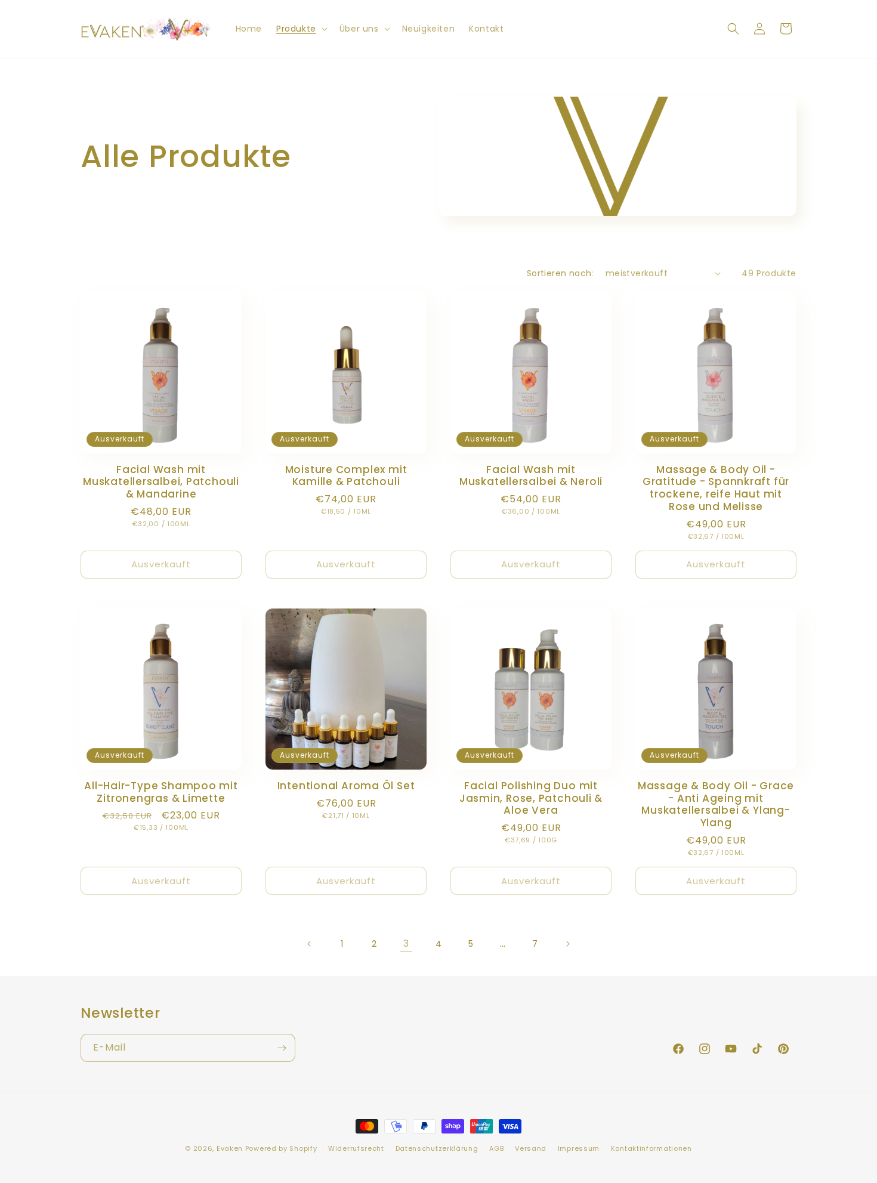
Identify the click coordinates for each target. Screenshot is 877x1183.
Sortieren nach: (560, 273)
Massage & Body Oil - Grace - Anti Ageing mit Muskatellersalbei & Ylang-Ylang (716, 804)
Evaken (230, 1148)
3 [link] (406, 943)
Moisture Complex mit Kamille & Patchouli (346, 476)
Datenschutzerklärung (437, 1148)
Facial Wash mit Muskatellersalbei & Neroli (531, 476)
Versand (530, 1148)
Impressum (579, 1148)
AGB (496, 1148)
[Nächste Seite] (567, 944)
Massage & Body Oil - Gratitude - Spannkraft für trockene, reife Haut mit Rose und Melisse (716, 488)
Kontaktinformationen (651, 1148)
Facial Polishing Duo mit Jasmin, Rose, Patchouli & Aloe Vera (531, 798)
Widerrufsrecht (356, 1148)
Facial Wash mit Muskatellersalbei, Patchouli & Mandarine (161, 482)
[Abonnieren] (281, 1048)
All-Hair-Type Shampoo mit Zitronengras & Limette (161, 792)
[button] (300, 28)
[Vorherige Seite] (310, 944)
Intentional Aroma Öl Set (346, 786)
